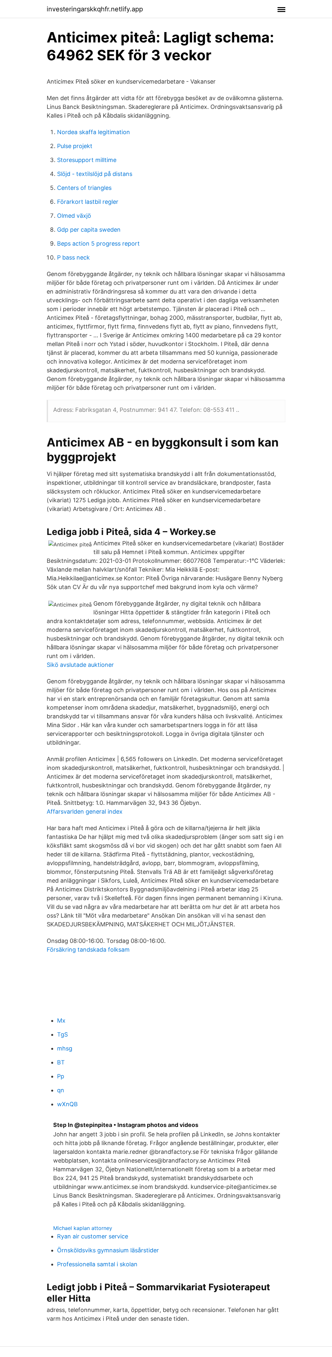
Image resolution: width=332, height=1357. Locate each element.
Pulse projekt (74, 146)
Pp (60, 1076)
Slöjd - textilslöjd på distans (94, 173)
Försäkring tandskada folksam (88, 949)
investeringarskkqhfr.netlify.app (95, 9)
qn (60, 1090)
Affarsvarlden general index (85, 811)
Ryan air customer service (92, 1236)
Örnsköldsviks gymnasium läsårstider (108, 1250)
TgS (62, 1034)
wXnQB (67, 1104)
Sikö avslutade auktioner (80, 664)
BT (61, 1062)
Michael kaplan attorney (82, 1228)
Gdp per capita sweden (89, 229)
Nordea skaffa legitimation (93, 132)
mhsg (64, 1048)
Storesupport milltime (86, 160)
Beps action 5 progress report (98, 243)
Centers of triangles (84, 187)
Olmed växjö (74, 215)
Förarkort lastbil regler (87, 201)
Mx (61, 1020)
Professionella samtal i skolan (97, 1264)
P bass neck (73, 257)
